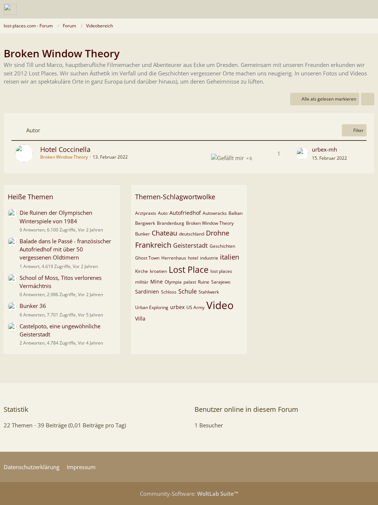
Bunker (142, 234)
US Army (195, 307)
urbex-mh (324, 149)
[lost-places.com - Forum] (10, 9)
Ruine (203, 282)
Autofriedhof (185, 212)
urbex (177, 307)
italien (229, 257)
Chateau (164, 232)
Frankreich (153, 245)
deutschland (191, 234)
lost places (221, 271)
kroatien (158, 271)
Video (220, 305)
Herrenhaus (173, 258)
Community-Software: (189, 493)
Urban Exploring (151, 307)
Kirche (141, 271)
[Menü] (368, 9)
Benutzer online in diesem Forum (246, 409)
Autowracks (215, 213)
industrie (209, 258)
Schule (187, 291)
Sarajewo (220, 282)
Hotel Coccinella (65, 149)
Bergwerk (145, 223)
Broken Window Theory (210, 223)
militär (141, 282)
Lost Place (189, 269)
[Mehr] (367, 99)
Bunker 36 (33, 305)
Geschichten (222, 246)
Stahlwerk (209, 292)
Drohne (217, 232)
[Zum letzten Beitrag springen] (302, 153)
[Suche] (331, 9)
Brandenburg (170, 223)
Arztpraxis (145, 213)
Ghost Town (147, 258)
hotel (193, 258)
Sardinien (147, 291)
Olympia (173, 282)
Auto (163, 213)
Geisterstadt (190, 245)
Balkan (235, 213)
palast (189, 282)
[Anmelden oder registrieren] (350, 9)
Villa (140, 318)
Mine (156, 281)
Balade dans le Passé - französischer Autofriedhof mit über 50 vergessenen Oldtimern (65, 249)
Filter (358, 130)
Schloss (168, 292)
